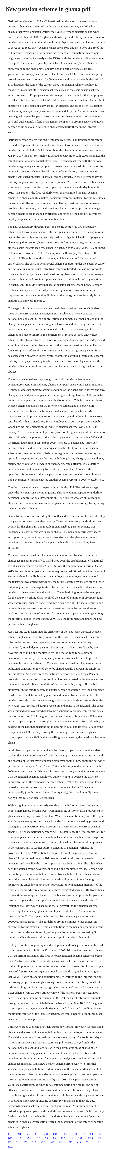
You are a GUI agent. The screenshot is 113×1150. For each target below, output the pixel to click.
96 (46, 1138)
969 (36, 1134)
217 (34, 1142)
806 (52, 1142)
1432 (61, 1142)
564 (87, 1142)
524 (28, 1134)
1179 (100, 1134)
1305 (80, 1138)
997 (54, 1138)
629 (79, 1142)
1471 (10, 1146)
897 (63, 1138)
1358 (65, 1134)
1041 (10, 1134)
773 (70, 1142)
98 (91, 1134)
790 (29, 1138)
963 (9, 1142)
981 (19, 1134)
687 (71, 1138)
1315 (43, 1142)
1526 (90, 1138)
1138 (20, 1138)
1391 (38, 1138)
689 (83, 1134)
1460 (55, 1134)
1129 (74, 1134)
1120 (96, 1142)
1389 (45, 1134)
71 (17, 1142)
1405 (10, 1138)
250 (25, 1142)
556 (99, 1138)
